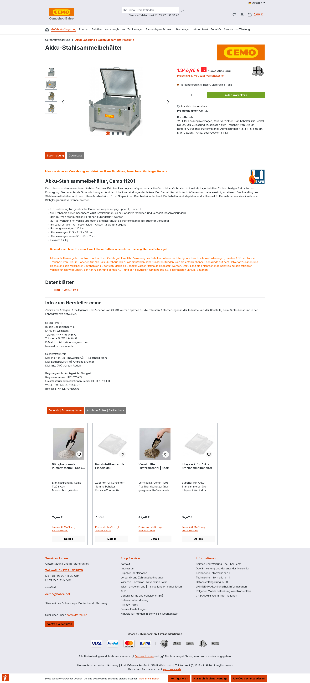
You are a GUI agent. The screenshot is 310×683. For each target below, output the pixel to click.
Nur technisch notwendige (210, 678)
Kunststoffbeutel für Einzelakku (109, 466)
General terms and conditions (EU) (142, 595)
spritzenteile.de (172, 669)
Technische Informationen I (213, 573)
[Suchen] (182, 10)
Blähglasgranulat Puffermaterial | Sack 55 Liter (67, 466)
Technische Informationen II (213, 577)
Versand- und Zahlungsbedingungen (143, 577)
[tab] (55, 155)
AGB (123, 591)
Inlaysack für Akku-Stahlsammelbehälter (197, 466)
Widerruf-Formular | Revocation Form (144, 582)
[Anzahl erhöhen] (202, 95)
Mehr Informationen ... (150, 678)
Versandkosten (144, 656)
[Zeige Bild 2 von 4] (113, 133)
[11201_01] (115, 101)
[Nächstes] (168, 101)
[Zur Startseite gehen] (61, 14)
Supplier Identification (134, 573)
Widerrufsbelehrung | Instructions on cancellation (151, 586)
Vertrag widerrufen (59, 624)
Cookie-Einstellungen (133, 609)
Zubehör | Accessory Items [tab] (65, 410)
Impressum (127, 568)
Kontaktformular (77, 615)
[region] (108, 101)
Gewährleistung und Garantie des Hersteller (222, 568)
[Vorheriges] (63, 101)
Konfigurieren (179, 678)
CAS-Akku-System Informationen (216, 595)
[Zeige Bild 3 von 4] (118, 133)
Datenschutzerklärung (134, 600)
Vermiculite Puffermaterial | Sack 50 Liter (154, 466)
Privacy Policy (129, 604)
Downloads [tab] (75, 155)
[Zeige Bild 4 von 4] (123, 133)
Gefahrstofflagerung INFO (212, 582)
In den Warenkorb (235, 95)
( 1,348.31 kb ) (66, 289)
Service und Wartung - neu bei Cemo (219, 564)
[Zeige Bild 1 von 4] (108, 133)
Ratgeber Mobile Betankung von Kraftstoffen (223, 591)
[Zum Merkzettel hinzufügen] (79, 454)
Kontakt (125, 564)
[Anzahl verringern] (180, 95)
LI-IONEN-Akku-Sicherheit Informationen (221, 586)
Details (68, 538)
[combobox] (150, 10)
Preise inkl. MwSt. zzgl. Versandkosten (200, 75)
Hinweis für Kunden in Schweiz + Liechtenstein (149, 613)
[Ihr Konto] (242, 14)
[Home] (47, 29)
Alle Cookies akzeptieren (249, 678)
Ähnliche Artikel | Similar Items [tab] (105, 410)
